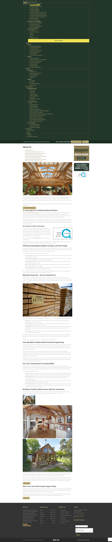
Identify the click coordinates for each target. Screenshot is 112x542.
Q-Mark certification (37, 238)
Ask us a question (79, 516)
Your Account (63, 519)
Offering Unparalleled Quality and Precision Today (35, 153)
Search (84, 141)
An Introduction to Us (29, 150)
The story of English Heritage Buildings (31, 212)
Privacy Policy (86, 539)
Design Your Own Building (65, 515)
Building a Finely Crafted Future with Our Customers (35, 159)
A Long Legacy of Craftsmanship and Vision (34, 151)
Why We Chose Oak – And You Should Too (33, 154)
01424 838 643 (66, 141)
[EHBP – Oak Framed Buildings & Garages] (30, 2)
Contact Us (26, 498)
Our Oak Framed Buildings (29, 207)
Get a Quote (62, 517)
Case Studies (26, 483)
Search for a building (64, 511)
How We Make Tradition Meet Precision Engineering (35, 156)
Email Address (78, 523)
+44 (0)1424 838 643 (79, 515)
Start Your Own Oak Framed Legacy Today (33, 160)
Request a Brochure (76, 141)
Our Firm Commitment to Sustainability (33, 157)
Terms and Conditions (64, 521)
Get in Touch (25, 524)
